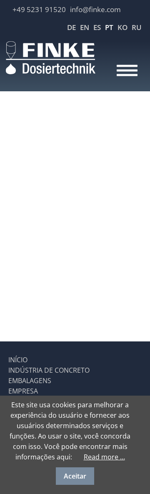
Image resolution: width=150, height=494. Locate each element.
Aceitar (75, 476)
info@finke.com (95, 9)
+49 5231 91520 (39, 9)
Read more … (104, 456)
